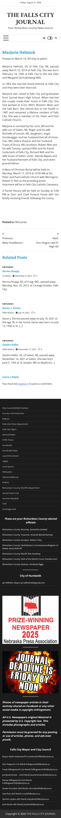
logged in (23, 383)
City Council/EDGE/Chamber (15, 408)
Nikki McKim (8, 312)
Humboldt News (10, 450)
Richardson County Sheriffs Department (21, 487)
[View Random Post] (44, 38)
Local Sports (8, 466)
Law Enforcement (10, 455)
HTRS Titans (7, 439)
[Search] (56, 38)
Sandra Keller (10, 344)
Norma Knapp (10, 271)
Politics (5, 482)
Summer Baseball (10, 498)
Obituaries (21, 222)
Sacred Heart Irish (10, 493)
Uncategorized (9, 509)
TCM (4, 503)
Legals (5, 461)
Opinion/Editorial (10, 477)
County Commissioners (13, 413)
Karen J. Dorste (11, 308)
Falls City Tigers (9, 429)
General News (8, 434)
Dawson (6, 418)
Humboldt (7, 445)
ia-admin (42, 58)
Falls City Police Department (15, 424)
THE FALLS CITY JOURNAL (30, 18)
